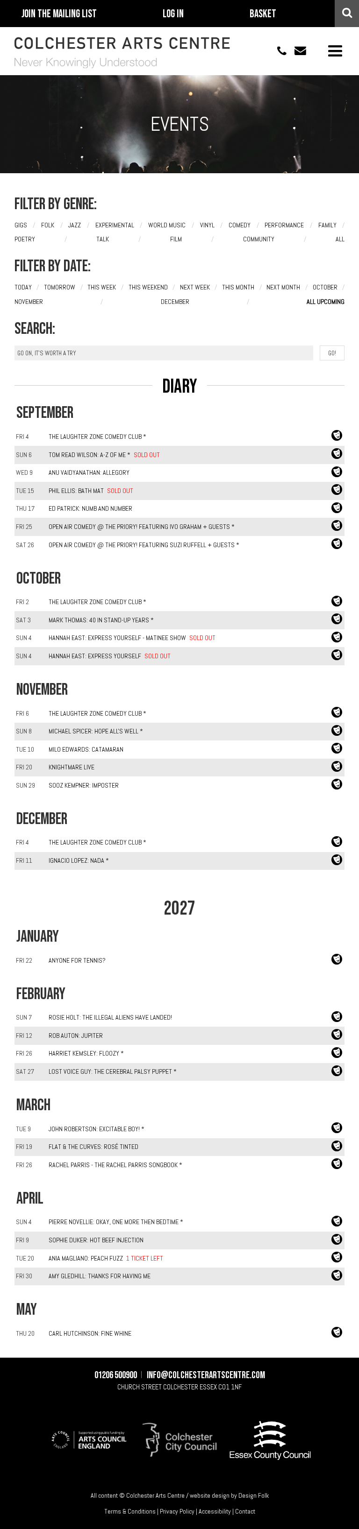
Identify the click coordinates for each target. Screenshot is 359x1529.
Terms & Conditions (130, 1511)
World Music (167, 225)
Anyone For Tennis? (77, 960)
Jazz (74, 225)
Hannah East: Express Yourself (95, 656)
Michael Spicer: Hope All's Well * (96, 731)
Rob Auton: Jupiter (76, 1035)
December (175, 301)
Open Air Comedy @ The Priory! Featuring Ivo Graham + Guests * (142, 526)
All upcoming (326, 301)
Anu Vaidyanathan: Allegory (89, 472)
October (325, 287)
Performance (284, 225)
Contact (245, 1511)
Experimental (114, 225)
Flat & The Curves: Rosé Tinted (93, 1146)
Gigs (20, 225)
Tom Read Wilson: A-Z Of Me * (89, 455)
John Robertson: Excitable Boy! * (96, 1129)
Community (258, 239)
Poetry (24, 239)
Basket (263, 14)
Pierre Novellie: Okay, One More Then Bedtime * (116, 1222)
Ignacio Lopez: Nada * (79, 860)
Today (23, 287)
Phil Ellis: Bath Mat (76, 490)
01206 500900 (277, 50)
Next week (195, 287)
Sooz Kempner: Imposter (84, 785)
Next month (283, 287)
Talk (102, 239)
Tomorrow (59, 287)
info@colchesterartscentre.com (296, 50)
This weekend (148, 287)
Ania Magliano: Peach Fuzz (86, 1258)
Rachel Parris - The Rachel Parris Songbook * (115, 1165)
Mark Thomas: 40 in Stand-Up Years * (101, 620)
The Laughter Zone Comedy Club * (97, 436)
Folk (47, 225)
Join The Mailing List (59, 14)
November (28, 301)
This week (101, 287)
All (340, 239)
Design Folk (253, 1495)
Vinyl (207, 225)
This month (238, 287)
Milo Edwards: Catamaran (86, 749)
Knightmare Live (71, 767)
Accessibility (215, 1511)
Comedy (240, 225)
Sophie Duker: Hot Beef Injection (96, 1240)
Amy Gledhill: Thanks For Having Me (100, 1276)
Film (176, 239)
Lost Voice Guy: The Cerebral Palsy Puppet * (113, 1071)
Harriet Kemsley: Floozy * (86, 1053)
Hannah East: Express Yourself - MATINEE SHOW (117, 638)
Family (327, 225)
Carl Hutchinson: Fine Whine (90, 1333)
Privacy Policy (177, 1511)
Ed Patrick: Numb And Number (90, 508)
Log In (173, 14)
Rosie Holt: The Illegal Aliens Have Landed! (110, 1017)
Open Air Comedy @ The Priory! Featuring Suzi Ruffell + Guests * (144, 545)
